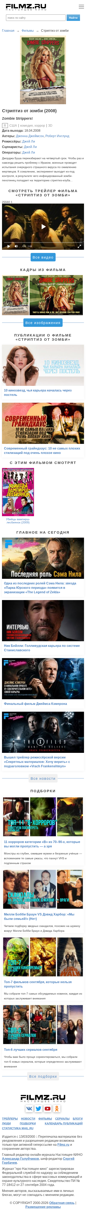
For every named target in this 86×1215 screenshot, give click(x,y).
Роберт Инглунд (57, 136)
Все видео (43, 257)
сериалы (62, 1118)
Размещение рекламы (43, 1207)
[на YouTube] (47, 1108)
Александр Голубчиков (20, 1158)
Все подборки (43, 1076)
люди (6, 1123)
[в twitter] (38, 1108)
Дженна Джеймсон (30, 136)
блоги (78, 1118)
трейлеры (10, 1118)
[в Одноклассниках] (56, 1108)
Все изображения (43, 323)
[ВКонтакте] (29, 1108)
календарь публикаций (64, 1123)
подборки (28, 1123)
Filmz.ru (63, 1144)
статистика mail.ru (17, 1128)
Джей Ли (28, 141)
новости (28, 1118)
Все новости (43, 779)
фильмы (45, 1118)
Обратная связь (62, 1203)
